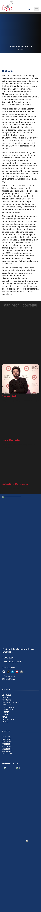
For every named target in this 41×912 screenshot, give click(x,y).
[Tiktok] (21, 664)
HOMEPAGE (6, 689)
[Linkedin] (12, 664)
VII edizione (7, 743)
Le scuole (6, 687)
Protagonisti (8, 697)
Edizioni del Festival (11, 694)
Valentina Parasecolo (16, 479)
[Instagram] (8, 664)
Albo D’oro (9, 699)
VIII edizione (7, 746)
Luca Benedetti (12, 437)
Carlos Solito (10, 396)
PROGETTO (6, 692)
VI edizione (7, 741)
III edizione (6, 734)
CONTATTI (6, 714)
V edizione (6, 738)
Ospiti (6, 704)
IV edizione (7, 736)
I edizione (6, 729)
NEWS (4, 709)
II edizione (6, 731)
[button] (36, 9)
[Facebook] (3, 664)
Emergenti (8, 702)
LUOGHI (5, 707)
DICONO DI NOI (8, 711)
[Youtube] (17, 664)
